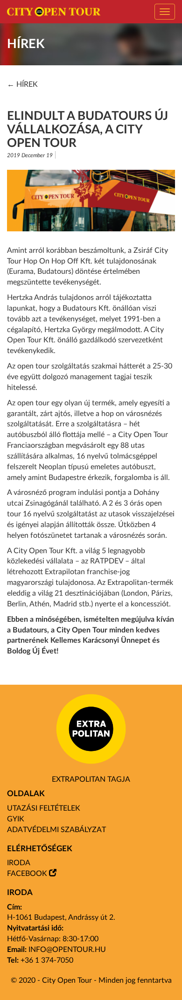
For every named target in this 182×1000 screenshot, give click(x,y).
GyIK (15, 819)
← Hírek (22, 84)
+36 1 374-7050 (47, 960)
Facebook (27, 873)
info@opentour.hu (67, 949)
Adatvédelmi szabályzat (56, 829)
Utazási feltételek (43, 808)
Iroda (18, 863)
